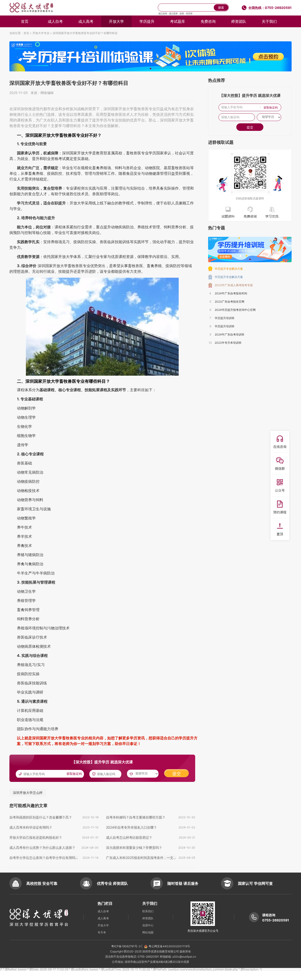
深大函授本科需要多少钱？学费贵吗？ (134, 848)
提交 (176, 773)
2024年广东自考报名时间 (231, 293)
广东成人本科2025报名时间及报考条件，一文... (141, 858)
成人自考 (162, 13)
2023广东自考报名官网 (229, 301)
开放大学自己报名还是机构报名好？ (35, 837)
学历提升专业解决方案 (229, 268)
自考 (182, 13)
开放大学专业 (40, 33)
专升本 (189, 13)
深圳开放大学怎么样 (28, 793)
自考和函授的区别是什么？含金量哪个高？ (40, 817)
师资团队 (238, 21)
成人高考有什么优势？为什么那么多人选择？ (42, 848)
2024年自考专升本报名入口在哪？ (131, 827)
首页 (24, 21)
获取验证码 (74, 774)
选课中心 (148, 925)
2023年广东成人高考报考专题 (234, 285)
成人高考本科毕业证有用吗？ (30, 827)
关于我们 (269, 21)
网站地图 (148, 932)
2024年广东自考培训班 (229, 334)
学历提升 (146, 21)
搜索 (221, 7)
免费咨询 (208, 21)
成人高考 (173, 13)
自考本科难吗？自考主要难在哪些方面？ (135, 817)
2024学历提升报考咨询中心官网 (235, 310)
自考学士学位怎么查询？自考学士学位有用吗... (43, 858)
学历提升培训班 (224, 318)
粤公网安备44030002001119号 (169, 946)
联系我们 (148, 911)
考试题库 (177, 21)
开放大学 (116, 21)
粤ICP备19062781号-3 (126, 946)
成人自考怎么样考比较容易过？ (129, 837)
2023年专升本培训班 (228, 342)
